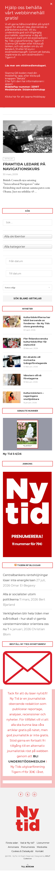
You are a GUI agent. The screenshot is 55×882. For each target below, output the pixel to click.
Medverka (42, 847)
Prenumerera (28, 847)
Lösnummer (43, 843)
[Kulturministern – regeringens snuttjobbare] (12, 397)
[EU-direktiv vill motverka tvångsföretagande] (12, 361)
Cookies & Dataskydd (22, 851)
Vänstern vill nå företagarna (32, 377)
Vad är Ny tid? (27, 843)
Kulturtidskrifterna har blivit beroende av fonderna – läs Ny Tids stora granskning (36, 322)
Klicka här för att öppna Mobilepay (25, 96)
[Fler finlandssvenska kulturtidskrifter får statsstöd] (12, 343)
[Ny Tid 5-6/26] (27, 434)
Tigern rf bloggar (28, 565)
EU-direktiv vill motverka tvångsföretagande (35, 360)
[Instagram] (34, 794)
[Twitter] (27, 794)
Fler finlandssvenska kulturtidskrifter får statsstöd (35, 341)
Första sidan (12, 843)
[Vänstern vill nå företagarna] (12, 379)
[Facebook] (20, 794)
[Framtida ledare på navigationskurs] (27, 136)
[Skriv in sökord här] (27, 222)
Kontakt (39, 851)
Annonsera (13, 847)
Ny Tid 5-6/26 (12, 453)
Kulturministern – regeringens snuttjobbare (33, 396)
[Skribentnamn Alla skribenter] (27, 236)
